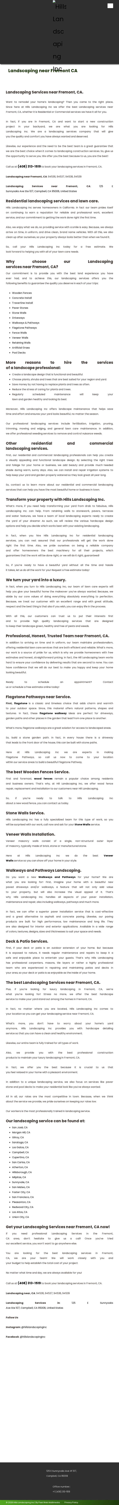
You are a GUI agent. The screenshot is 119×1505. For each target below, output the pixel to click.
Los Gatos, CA (20, 1147)
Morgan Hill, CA (21, 1132)
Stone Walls (19, 313)
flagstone (20, 703)
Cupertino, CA (20, 1157)
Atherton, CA (20, 1167)
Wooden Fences (22, 293)
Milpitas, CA (19, 1177)
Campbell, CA (20, 1152)
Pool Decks (19, 352)
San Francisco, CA (23, 1197)
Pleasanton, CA (21, 1202)
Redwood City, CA (22, 1207)
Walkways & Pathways (25, 323)
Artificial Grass (21, 347)
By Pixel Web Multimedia (48, 1502)
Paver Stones (20, 308)
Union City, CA (20, 1217)
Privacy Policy (71, 1502)
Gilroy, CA (18, 1137)
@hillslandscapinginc (34, 1327)
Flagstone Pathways (24, 328)
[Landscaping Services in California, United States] (59, 37)
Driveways (18, 318)
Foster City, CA (21, 1192)
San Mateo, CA (21, 1187)
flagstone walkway (53, 713)
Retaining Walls (21, 342)
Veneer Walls (20, 338)
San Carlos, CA (21, 1162)
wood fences (43, 778)
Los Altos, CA (19, 1212)
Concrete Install (22, 298)
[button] (9, 5)
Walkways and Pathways (56, 877)
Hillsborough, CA (22, 1172)
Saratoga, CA (20, 1142)
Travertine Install (22, 303)
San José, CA (20, 1127)
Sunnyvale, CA (20, 1182)
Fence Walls (19, 333)
